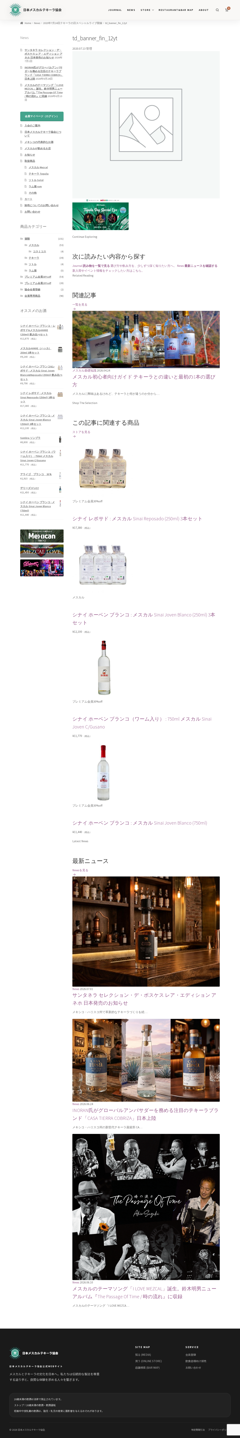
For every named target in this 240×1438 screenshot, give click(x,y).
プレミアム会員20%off (38, 283)
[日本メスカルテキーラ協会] (38, 1353)
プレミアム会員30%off (38, 276)
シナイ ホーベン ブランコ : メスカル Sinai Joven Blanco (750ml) (139, 823)
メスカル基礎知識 (84, 370)
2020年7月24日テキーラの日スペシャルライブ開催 (72, 23)
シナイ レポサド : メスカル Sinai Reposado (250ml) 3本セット (137, 519)
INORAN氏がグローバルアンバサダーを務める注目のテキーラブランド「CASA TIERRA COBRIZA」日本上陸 (44, 73)
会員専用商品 (32, 296)
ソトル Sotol (36, 180)
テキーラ (34, 257)
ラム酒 (33, 270)
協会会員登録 (32, 289)
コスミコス (39, 251)
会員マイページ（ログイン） (42, 116)
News (131, 10)
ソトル (33, 264)
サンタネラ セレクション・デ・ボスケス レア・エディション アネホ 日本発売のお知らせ (43, 53)
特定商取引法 (198, 1429)
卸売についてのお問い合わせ (42, 205)
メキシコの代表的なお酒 (39, 142)
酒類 (27, 238)
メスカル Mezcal (38, 167)
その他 (33, 192)
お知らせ (30, 154)
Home (28, 23)
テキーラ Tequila (39, 173)
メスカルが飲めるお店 (38, 148)
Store (146, 10)
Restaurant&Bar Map (176, 10)
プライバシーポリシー (219, 1429)
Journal (115, 10)
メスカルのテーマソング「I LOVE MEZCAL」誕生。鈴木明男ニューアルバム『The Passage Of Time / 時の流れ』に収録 (44, 90)
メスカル (34, 245)
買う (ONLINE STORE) (148, 1361)
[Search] (217, 10)
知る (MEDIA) (143, 1354)
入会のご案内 (32, 125)
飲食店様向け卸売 (195, 1361)
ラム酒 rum (35, 186)
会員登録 (190, 1354)
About (204, 10)
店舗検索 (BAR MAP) (147, 1367)
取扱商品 (30, 161)
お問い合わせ (32, 211)
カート (28, 199)
